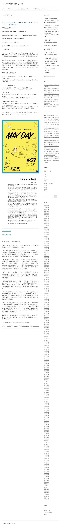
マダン (45, 176)
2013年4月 (46, 414)
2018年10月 (46, 297)
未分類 (45, 187)
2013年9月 (46, 405)
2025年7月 (46, 209)
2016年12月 (46, 336)
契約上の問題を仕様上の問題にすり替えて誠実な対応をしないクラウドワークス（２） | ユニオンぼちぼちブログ (51, 122)
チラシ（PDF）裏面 (6, 234)
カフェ (45, 174)
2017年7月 (46, 324)
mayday (16, 326)
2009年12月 (46, 483)
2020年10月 (46, 256)
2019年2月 (46, 290)
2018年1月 (46, 313)
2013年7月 (46, 408)
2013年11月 (46, 401)
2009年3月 (46, 500)
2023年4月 (46, 223)
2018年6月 (46, 304)
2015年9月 (46, 363)
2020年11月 (46, 254)
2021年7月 (46, 240)
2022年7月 (46, 231)
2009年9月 (46, 489)
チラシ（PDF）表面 (6, 231)
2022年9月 (46, 229)
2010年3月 (46, 478)
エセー (45, 173)
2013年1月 (46, 417)
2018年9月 (46, 299)
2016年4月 (46, 351)
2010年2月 (46, 480)
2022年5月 (46, 234)
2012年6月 (46, 430)
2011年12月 (46, 440)
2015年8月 (46, 365)
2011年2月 (46, 458)
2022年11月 (46, 227)
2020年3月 (46, 266)
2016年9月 (46, 342)
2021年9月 (46, 238)
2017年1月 (46, 335)
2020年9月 (46, 257)
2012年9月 (46, 424)
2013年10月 (46, 403)
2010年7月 (46, 471)
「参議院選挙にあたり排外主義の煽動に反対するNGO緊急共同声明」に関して (51, 101)
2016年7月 (46, 345)
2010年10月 (46, 466)
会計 (45, 182)
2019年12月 (46, 272)
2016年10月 (46, 340)
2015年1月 (46, 378)
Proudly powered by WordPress (8, 523)
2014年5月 (46, 390)
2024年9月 (46, 214)
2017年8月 (46, 322)
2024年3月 (46, 218)
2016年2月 (46, 354)
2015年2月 (46, 376)
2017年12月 (46, 315)
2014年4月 (46, 392)
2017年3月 (46, 331)
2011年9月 (46, 446)
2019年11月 (46, 274)
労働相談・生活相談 (48, 183)
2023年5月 (46, 222)
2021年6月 (46, 241)
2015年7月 (46, 367)
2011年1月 (46, 460)
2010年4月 (46, 476)
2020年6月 (46, 261)
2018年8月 (46, 301)
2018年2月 (46, 311)
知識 (45, 191)
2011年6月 (46, 451)
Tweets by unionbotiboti (49, 76)
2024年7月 (46, 216)
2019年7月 (46, 281)
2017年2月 (46, 333)
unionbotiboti (36, 326)
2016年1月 (46, 356)
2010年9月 (46, 467)
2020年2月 (46, 268)
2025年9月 (46, 205)
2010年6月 (46, 473)
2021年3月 (46, 247)
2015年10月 (46, 361)
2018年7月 (46, 302)
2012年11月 (46, 421)
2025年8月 (46, 207)
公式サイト (49, 54)
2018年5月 (46, 306)
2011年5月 (46, 453)
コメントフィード (48, 512)
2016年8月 (46, 344)
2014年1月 (46, 397)
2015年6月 (46, 369)
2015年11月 (46, 360)
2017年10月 (46, 318)
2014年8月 (46, 387)
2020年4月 (46, 265)
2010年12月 (46, 462)
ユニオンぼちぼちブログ (13, 3)
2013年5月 (46, 412)
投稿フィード (47, 510)
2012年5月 (46, 431)
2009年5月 (46, 496)
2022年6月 (46, 232)
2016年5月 (46, 349)
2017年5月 (46, 327)
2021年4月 (46, 245)
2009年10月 (46, 487)
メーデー (9, 326)
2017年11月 (46, 317)
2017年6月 (46, 326)
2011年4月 (46, 455)
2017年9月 (46, 320)
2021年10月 (46, 236)
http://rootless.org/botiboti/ (50, 42)
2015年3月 (46, 374)
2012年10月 (46, 422)
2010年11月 (46, 464)
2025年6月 (46, 211)
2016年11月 (46, 338)
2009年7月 (46, 492)
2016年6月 (46, 347)
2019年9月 (46, 277)
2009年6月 (46, 494)
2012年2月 (46, 437)
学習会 (45, 185)
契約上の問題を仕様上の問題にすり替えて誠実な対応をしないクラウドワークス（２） (51, 90)
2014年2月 (46, 396)
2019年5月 (46, 284)
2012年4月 (46, 433)
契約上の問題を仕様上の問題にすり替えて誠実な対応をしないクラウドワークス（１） (51, 95)
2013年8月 (46, 406)
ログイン (46, 509)
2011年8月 (46, 448)
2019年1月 (46, 292)
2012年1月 (46, 439)
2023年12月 (46, 220)
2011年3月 (46, 457)
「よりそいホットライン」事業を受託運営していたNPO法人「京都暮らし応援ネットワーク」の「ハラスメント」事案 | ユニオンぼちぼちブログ (51, 151)
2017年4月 (46, 329)
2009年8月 (46, 491)
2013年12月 (46, 399)
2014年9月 (46, 385)
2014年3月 (46, 394)
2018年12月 (46, 293)
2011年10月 (46, 444)
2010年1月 (46, 482)
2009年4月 (46, 498)
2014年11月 (46, 381)
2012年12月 (46, 419)
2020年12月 (46, 252)
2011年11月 (46, 442)
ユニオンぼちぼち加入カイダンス (23, 8)
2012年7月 (46, 428)
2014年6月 (46, 388)
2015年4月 (46, 372)
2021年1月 (46, 250)
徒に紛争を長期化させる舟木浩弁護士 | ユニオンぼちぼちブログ (51, 160)
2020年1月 (46, 270)
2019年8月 (46, 279)
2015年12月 (46, 358)
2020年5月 (46, 263)
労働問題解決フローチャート (39, 8)
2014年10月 (46, 383)
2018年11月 (46, 295)
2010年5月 (46, 474)
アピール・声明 (47, 171)
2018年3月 (46, 309)
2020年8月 (46, 259)
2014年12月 (46, 379)
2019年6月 (46, 283)
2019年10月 (46, 275)
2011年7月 (46, 449)
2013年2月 (46, 415)
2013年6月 (46, 410)
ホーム (3, 8)
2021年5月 (46, 243)
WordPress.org (47, 514)
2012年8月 (46, 426)
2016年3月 (46, 353)
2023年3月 (46, 225)
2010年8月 (46, 469)
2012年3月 (46, 435)
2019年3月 (46, 288)
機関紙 (45, 189)
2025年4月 (46, 213)
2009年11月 (46, 485)
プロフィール (10, 8)
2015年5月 (46, 370)
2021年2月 (46, 249)
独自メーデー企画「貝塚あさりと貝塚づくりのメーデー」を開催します (20, 23)
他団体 (45, 180)
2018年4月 (46, 308)
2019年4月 (46, 286)
